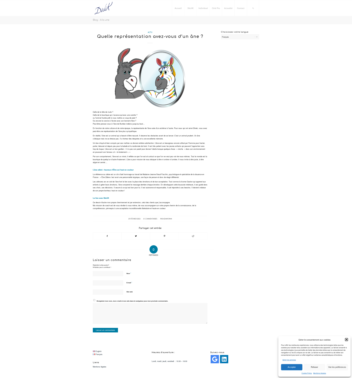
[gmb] (215, 359)
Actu (150, 32)
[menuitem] (178, 8)
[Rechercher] (253, 8)
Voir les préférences (337, 367)
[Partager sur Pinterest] (164, 236)
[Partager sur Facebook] (107, 236)
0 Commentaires (150, 219)
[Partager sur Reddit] (193, 236)
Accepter (292, 367)
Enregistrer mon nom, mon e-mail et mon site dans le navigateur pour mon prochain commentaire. (132, 301)
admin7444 (167, 219)
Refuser (314, 367)
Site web (130, 292)
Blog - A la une (101, 20)
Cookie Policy (307, 373)
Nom (129, 273)
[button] (346, 339)
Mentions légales (319, 373)
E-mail (129, 282)
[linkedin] (224, 359)
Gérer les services (289, 360)
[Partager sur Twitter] (136, 236)
